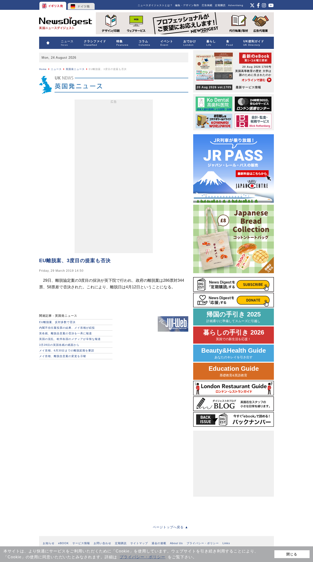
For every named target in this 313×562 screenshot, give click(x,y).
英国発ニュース (75, 69)
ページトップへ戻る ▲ (170, 527)
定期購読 (220, 5)
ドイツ (81, 5)
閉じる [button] (291, 554)
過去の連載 (159, 543)
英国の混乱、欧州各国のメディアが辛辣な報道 (70, 338)
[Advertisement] (113, 177)
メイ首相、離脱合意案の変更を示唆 (62, 356)
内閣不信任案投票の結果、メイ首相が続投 (67, 327)
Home (43, 69)
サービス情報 (81, 543)
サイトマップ (139, 543)
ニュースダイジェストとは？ (155, 5)
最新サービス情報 (229, 87)
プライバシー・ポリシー (142, 557)
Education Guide (234, 371)
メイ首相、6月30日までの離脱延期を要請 (66, 350)
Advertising (235, 5)
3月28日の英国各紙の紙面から (59, 344)
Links (226, 543)
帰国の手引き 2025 (233, 317)
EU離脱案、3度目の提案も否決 (75, 260)
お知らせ (49, 543)
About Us (176, 543)
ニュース (56, 69)
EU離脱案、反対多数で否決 (57, 322)
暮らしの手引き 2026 (233, 335)
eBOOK (63, 543)
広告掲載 (207, 5)
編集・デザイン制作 (187, 5)
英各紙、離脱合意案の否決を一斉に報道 (65, 333)
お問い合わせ (102, 543)
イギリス (53, 5)
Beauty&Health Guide (233, 353)
